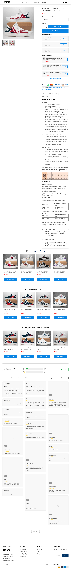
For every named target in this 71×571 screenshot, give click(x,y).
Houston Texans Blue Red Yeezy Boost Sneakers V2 (26, 310)
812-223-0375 (6, 558)
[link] (5, 566)
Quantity (44, 23)
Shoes (44, 2)
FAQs (38, 551)
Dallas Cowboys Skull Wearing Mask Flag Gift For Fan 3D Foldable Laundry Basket (54, 73)
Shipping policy (23, 554)
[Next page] (69, 268)
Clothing (28, 2)
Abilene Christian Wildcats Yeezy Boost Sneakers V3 (59, 272)
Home (22, 2)
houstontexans (56, 87)
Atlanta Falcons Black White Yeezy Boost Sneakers (43, 272)
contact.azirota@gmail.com (8, 560)
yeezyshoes (49, 89)
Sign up (65, 555)
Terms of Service (24, 551)
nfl (51, 87)
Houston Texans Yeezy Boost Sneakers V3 (60, 310)
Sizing (38, 554)
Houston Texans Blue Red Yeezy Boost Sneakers (9, 310)
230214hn (62, 87)
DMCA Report (49, 564)
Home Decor (36, 2)
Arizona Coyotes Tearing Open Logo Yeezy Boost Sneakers (26, 272)
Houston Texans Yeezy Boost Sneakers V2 (43, 310)
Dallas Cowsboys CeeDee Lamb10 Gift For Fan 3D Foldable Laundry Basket (54, 59)
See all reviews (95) (6, 370)
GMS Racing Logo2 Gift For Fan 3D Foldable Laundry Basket (54, 66)
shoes (43, 89)
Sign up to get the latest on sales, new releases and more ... (61, 550)
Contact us (39, 549)
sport (49, 87)
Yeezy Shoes (40, 251)
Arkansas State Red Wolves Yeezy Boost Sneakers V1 (10, 272)
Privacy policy (23, 549)
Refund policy (23, 556)
